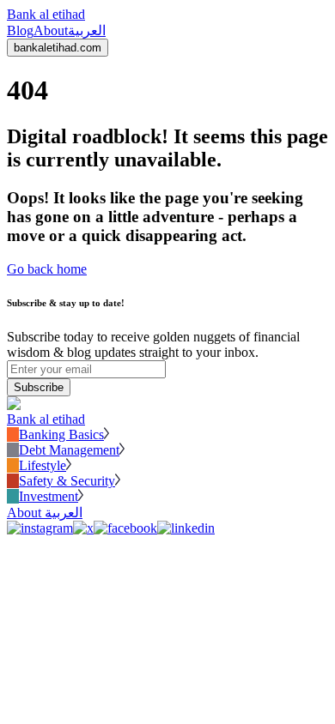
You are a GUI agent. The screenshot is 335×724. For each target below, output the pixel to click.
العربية (87, 30)
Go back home (47, 269)
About (51, 30)
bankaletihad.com (57, 47)
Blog (20, 30)
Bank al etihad (46, 14)
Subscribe (39, 387)
